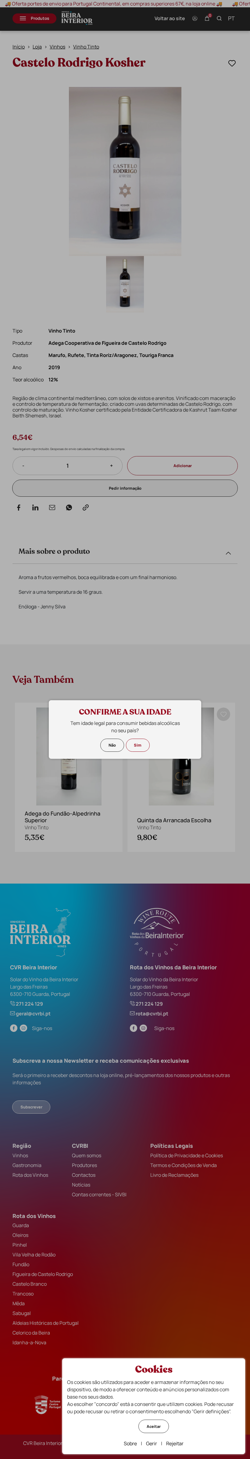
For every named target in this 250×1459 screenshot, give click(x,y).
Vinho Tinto (86, 46)
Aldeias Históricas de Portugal (45, 1323)
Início (18, 46)
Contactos (83, 1175)
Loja (37, 46)
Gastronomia (26, 1165)
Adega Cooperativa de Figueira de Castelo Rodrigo (107, 343)
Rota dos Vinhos (30, 1175)
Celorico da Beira (31, 1332)
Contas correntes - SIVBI (99, 1194)
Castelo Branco (29, 1284)
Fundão (20, 1264)
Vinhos (57, 46)
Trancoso (23, 1293)
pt (231, 18)
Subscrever (31, 1107)
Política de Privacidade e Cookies (186, 1155)
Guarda (20, 1225)
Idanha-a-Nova (29, 1342)
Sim (137, 745)
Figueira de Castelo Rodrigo (42, 1274)
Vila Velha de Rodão (33, 1254)
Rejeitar (175, 1443)
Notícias (81, 1184)
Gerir (151, 1443)
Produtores (84, 1165)
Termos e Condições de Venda (183, 1165)
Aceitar (154, 1426)
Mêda (18, 1303)
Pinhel (19, 1244)
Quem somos (86, 1155)
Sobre (130, 1443)
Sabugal (21, 1313)
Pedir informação (125, 488)
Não (112, 745)
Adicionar (182, 465)
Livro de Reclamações (174, 1175)
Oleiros (20, 1235)
